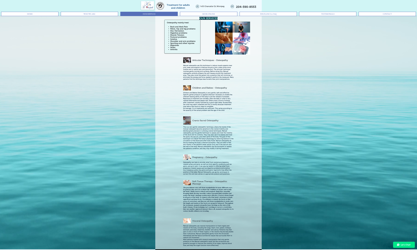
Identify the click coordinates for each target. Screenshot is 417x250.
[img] (224, 27)
